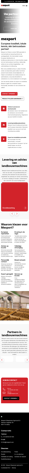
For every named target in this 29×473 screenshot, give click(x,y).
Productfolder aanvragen (11, 98)
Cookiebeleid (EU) (5, 468)
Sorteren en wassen (20, 456)
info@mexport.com (21, 1)
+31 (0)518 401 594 (10, 1)
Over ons (14, 28)
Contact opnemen (8, 94)
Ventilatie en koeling (7, 456)
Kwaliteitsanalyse (6, 459)
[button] (12, 214)
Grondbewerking (6, 452)
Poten (16, 452)
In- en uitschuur (19, 454)
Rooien (3, 454)
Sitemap (14, 468)
